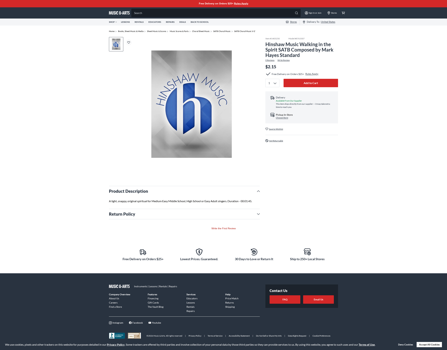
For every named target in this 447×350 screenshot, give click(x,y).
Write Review (283, 60)
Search (138, 13)
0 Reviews (269, 60)
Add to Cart (311, 83)
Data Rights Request (297, 335)
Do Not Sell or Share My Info (269, 335)
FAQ (285, 299)
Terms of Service (215, 335)
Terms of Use (367, 344)
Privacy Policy (116, 344)
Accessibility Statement (239, 335)
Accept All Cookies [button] (429, 344)
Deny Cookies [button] (405, 344)
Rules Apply (241, 3)
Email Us (318, 299)
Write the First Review (223, 228)
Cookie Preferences (321, 335)
